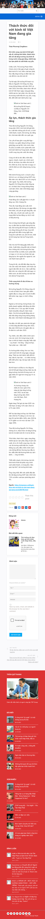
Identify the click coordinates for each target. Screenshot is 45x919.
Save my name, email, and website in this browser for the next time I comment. (21, 609)
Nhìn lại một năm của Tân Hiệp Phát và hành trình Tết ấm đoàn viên (24, 856)
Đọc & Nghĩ (12, 503)
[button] (22, 16)
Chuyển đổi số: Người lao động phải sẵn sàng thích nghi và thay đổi (24, 867)
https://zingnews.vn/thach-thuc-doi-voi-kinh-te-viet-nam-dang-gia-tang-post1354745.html (22, 487)
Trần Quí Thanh (33, 916)
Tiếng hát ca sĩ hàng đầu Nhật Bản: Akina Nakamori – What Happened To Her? (25, 796)
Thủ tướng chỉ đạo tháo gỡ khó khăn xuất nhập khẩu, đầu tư (28, 540)
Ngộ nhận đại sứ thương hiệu (25, 755)
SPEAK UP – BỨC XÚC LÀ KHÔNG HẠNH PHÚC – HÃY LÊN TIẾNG (24, 883)
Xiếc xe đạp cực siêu (22, 815)
